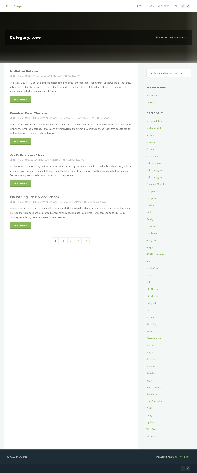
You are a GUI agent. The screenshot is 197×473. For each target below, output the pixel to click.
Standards (151, 394)
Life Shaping (152, 296)
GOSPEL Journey (155, 254)
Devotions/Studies (156, 184)
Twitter (150, 102)
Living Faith (70, 117)
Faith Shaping (15, 6)
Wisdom (150, 436)
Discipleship (152, 191)
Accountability (154, 121)
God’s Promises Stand (27, 155)
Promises (56, 159)
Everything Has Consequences (34, 197)
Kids (148, 282)
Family (149, 219)
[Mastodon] (183, 6)
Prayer (149, 352)
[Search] (176, 6)
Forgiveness (152, 233)
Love (60, 75)
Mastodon (151, 95)
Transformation (154, 401)
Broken (150, 135)
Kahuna (173, 456)
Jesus (149, 275)
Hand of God (152, 268)
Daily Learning (48, 75)
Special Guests (154, 387)
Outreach (151, 317)
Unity (149, 415)
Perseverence (153, 338)
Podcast (150, 345)
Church (150, 149)
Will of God (151, 429)
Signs (149, 380)
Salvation (89, 117)
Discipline (69, 201)
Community (152, 156)
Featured (151, 226)
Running (150, 366)
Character (33, 75)
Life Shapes (152, 289)
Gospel (150, 247)
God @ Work (152, 240)
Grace (149, 261)
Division (150, 205)
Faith (149, 212)
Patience (150, 331)
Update (150, 422)
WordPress (185, 456)
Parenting (151, 324)
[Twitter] (188, 6)
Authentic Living (37, 117)
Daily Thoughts (154, 170)
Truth (149, 408)
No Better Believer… (25, 71)
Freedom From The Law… (29, 113)
